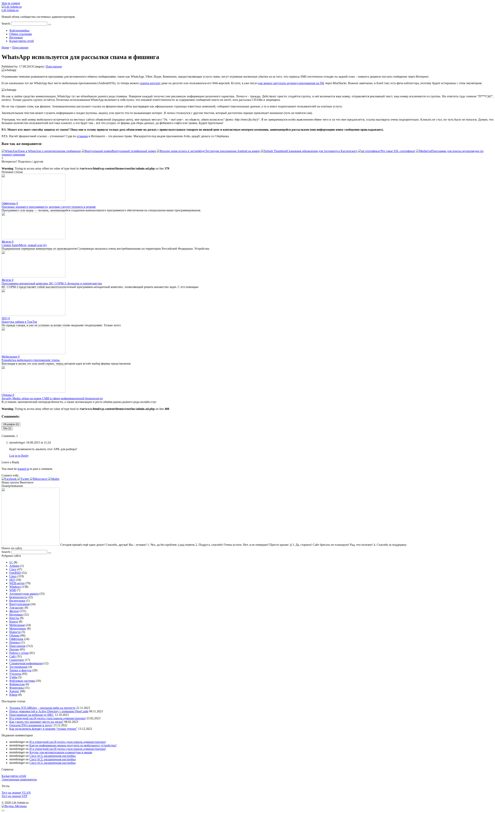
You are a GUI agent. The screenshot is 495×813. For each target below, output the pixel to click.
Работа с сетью (19, 653)
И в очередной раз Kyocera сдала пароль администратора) (47, 718)
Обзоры (14, 635)
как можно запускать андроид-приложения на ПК (291, 83)
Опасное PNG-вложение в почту (31, 725)
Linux (13, 576)
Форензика (16, 687)
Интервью (16, 37)
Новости (15, 632)
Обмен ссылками (20, 34)
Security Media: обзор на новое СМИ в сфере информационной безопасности (52, 398)
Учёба (13, 677)
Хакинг (14, 691)
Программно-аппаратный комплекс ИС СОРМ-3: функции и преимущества (52, 283)
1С (11, 562)
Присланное (54, 66)
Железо (14, 611)
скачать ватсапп (150, 83)
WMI (12, 590)
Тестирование (18, 666)
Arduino (14, 565)
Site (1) (7, 428)
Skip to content (11, 3)
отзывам (82, 136)
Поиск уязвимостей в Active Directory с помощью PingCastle (48, 711)
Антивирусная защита (24, 593)
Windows (15, 586)
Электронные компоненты (19, 779)
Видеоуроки (17, 600)
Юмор (13, 694)
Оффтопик (16, 639)
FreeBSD (15, 572)
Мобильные (17, 625)
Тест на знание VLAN (16, 792)
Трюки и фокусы (20, 670)
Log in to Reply (19, 455)
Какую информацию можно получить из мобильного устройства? (73, 745)
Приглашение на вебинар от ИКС (31, 714)
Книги (13, 621)
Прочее (14, 649)
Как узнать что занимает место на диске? (36, 721)
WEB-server (17, 583)
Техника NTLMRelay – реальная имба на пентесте (42, 707)
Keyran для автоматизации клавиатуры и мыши (60, 752)
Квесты (14, 618)
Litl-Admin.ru (10, 10)
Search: (6, 23)
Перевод (14, 642)
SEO (12, 579)
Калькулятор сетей (21, 41)
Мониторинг (17, 628)
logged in (23, 468)
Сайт (12, 656)
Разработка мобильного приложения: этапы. (31, 360)
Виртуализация (19, 604)
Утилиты (15, 673)
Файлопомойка (19, 30)
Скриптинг (16, 659)
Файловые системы (22, 680)
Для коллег (16, 607)
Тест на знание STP (14, 796)
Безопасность (18, 597)
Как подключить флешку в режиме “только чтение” (43, 728)
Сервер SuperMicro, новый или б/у (24, 245)
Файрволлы (17, 684)
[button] (9, 479)
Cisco (12, 569)
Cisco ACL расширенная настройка (52, 755)
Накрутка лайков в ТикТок (19, 321)
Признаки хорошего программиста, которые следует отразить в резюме (49, 206)
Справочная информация (26, 663)
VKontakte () (11, 424)
